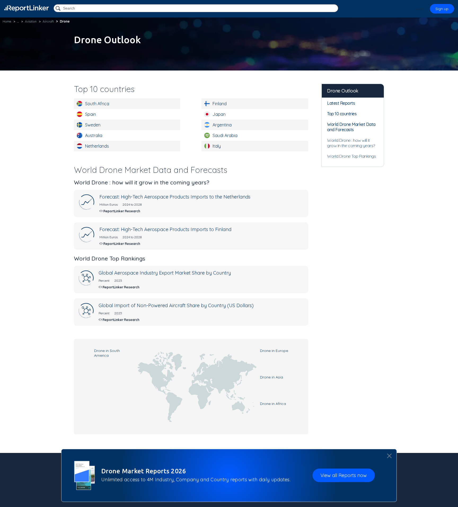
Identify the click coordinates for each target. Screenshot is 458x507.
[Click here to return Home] (26, 8)
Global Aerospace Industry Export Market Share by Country (165, 273)
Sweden (92, 124)
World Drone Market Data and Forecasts (351, 127)
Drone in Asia (271, 377)
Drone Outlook (342, 91)
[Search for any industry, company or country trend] (58, 8)
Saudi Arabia (225, 135)
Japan (219, 114)
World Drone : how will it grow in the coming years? (351, 143)
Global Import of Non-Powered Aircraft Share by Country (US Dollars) (176, 305)
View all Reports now (343, 475)
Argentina (222, 124)
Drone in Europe (274, 350)
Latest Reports (341, 103)
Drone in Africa (273, 403)
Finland (220, 103)
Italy (217, 146)
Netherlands (97, 146)
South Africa (97, 103)
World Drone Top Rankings (351, 156)
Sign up (441, 8)
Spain (90, 114)
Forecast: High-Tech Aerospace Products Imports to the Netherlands (174, 197)
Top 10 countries (341, 113)
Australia (93, 135)
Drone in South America (107, 353)
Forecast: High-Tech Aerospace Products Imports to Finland (165, 229)
